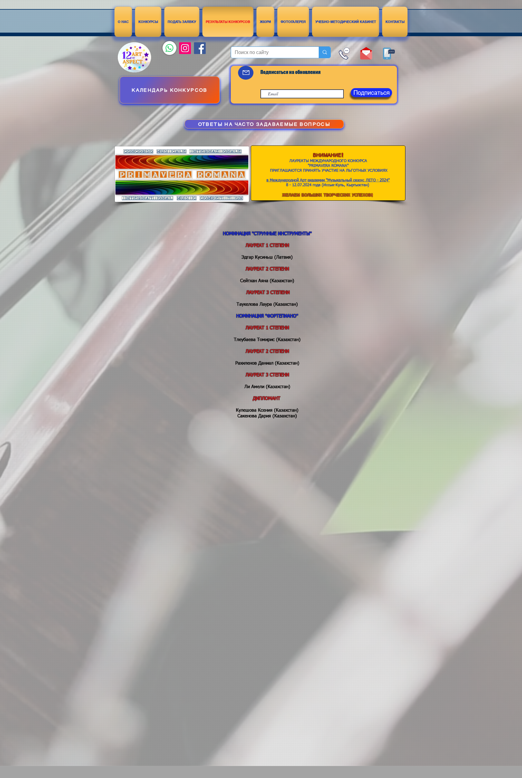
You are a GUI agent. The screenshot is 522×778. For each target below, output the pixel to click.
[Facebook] (200, 48)
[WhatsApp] (169, 48)
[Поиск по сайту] (324, 52)
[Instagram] (185, 48)
